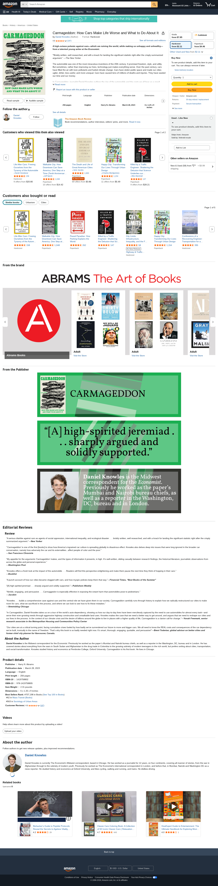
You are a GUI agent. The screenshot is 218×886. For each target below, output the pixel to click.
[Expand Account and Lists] (189, 5)
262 (84, 245)
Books (5, 25)
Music (89, 12)
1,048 (57, 245)
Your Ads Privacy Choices (141, 877)
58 (140, 245)
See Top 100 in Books (53, 694)
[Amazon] (10, 4)
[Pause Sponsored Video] (68, 818)
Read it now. (135, 122)
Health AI (16, 12)
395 (196, 245)
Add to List (181, 147)
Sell (71, 12)
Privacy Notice (87, 877)
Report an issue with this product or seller (75, 89)
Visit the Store (80, 355)
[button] (6, 12)
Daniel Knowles (62, 37)
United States (32, 25)
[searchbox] (89, 4)
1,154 (169, 245)
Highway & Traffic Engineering (134, 250)
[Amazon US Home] (69, 869)
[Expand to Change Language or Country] (168, 5)
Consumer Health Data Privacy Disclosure (112, 877)
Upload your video (13, 731)
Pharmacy (99, 12)
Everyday (111, 12)
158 (28, 245)
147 (112, 245)
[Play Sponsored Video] (109, 806)
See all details (59, 112)
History (12, 25)
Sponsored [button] (7, 786)
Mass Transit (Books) (22, 697)
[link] (26, 167)
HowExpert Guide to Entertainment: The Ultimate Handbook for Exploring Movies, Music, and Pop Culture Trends (180, 827)
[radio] (180, 35)
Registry (79, 12)
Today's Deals (29, 12)
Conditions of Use (72, 877)
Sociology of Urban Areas (25, 701)
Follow (36, 117)
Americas (21, 25)
